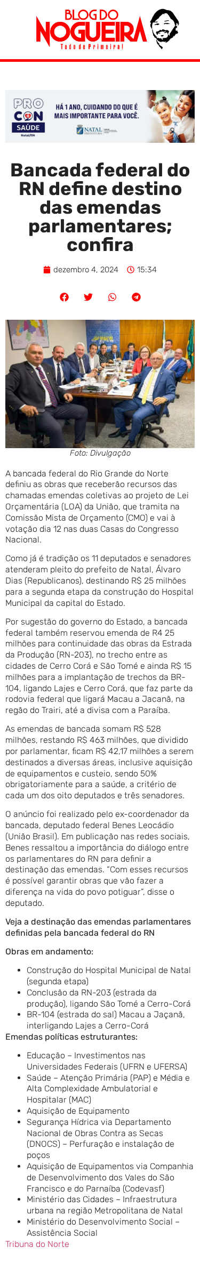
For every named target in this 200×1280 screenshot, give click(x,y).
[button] (64, 297)
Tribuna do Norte (37, 1244)
